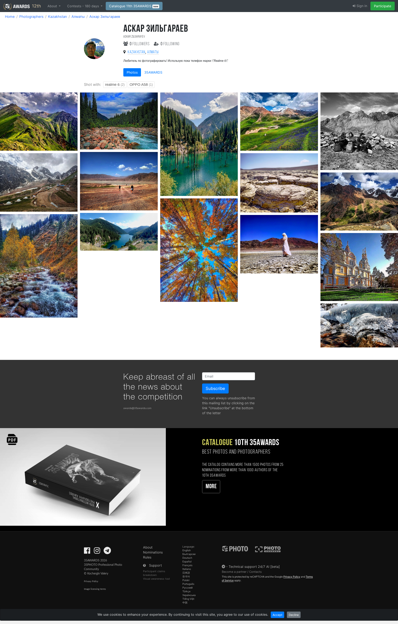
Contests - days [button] (83, 6)
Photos (132, 72)
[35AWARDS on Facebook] (87, 552)
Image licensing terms (95, 589)
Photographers (31, 17)
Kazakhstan (57, 17)
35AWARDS (153, 72)
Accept (277, 615)
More (211, 486)
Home (10, 17)
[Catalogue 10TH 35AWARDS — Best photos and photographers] (83, 476)
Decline (294, 615)
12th (36, 5)
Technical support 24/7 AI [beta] (254, 567)
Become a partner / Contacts (242, 571)
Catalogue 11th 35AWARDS (133, 6)
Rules (147, 557)
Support (155, 565)
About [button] (52, 6)
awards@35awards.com (137, 408)
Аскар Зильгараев (104, 17)
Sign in (361, 6)
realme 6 (115, 85)
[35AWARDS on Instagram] (97, 552)
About (148, 547)
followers (140, 44)
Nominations (153, 552)
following (170, 44)
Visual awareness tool (156, 578)
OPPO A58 (141, 85)
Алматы (78, 17)
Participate (382, 6)
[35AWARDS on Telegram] (107, 552)
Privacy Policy (91, 581)
